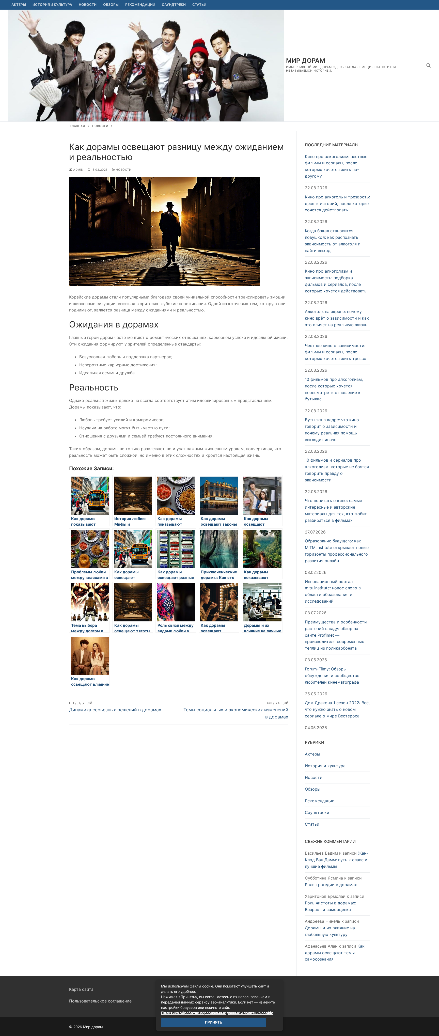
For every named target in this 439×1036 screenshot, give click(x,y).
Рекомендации (320, 800)
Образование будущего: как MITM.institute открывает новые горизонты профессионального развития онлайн (337, 550)
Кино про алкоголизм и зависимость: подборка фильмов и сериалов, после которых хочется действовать (336, 281)
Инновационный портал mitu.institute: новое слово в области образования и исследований (333, 591)
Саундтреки (317, 812)
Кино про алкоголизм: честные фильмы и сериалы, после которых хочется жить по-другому (336, 166)
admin (78, 169)
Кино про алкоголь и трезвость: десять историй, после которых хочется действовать (337, 203)
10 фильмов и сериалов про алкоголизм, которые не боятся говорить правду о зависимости (337, 470)
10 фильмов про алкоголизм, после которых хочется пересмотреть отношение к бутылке (334, 389)
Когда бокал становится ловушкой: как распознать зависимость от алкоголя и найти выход (332, 240)
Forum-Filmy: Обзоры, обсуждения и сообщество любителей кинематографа (332, 675)
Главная (77, 126)
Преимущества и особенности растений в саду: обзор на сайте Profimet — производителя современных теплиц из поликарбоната (336, 635)
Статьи (312, 824)
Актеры (312, 754)
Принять (213, 1022)
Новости (100, 126)
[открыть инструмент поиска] (428, 65)
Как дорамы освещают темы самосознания (335, 953)
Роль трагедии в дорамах (331, 884)
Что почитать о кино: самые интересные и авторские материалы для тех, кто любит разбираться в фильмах (336, 510)
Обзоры (312, 789)
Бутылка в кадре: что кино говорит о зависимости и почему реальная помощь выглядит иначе (332, 429)
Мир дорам (305, 60)
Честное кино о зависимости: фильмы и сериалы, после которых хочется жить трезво (335, 352)
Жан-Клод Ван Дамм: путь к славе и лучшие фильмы (336, 860)
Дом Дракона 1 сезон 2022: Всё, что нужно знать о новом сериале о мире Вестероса (337, 709)
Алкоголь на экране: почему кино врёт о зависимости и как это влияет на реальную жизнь (337, 318)
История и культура (325, 765)
